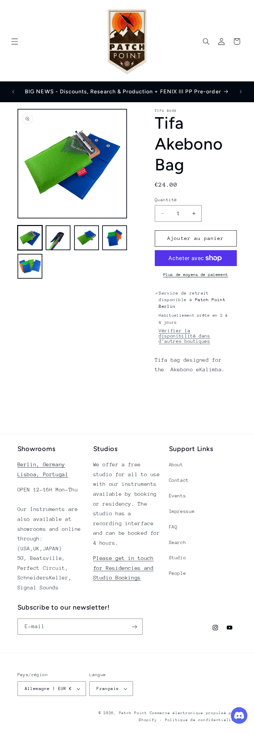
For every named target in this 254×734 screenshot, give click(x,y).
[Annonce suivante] (240, 91)
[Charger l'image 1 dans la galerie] (30, 237)
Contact (179, 480)
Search (177, 542)
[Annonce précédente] (13, 91)
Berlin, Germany (41, 465)
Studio (177, 557)
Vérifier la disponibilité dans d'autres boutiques (184, 336)
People (177, 573)
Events (177, 495)
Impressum (182, 511)
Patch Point (133, 713)
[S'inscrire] (134, 627)
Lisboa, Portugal (43, 475)
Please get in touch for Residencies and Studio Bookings (123, 568)
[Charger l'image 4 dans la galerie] (114, 237)
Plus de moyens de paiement (195, 274)
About (176, 464)
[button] (14, 41)
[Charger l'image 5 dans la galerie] (30, 266)
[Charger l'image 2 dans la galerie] (58, 237)
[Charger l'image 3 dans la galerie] (86, 237)
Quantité (166, 199)
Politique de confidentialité (201, 720)
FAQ (173, 526)
